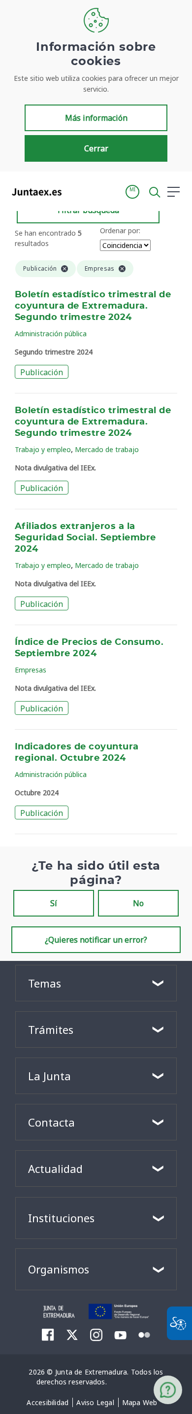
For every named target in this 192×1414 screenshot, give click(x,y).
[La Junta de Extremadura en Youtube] (120, 1334)
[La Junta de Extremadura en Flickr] (144, 1334)
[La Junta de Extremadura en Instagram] (96, 1334)
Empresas (30, 669)
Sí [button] (53, 903)
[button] (132, 191)
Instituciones (61, 1217)
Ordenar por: (120, 230)
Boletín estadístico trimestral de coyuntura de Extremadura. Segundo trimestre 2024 (93, 306)
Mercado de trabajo (107, 449)
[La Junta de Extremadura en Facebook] (48, 1334)
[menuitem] (47, 1403)
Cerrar (96, 148)
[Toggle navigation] (75, 191)
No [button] (138, 903)
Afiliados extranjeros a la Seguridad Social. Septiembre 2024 (85, 538)
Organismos (58, 1269)
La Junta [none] (49, 1075)
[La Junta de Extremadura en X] (72, 1334)
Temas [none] (44, 983)
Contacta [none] (51, 1122)
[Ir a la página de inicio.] (34, 191)
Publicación (41, 372)
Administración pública (51, 333)
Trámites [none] (50, 1029)
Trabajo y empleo (43, 449)
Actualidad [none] (55, 1168)
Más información (96, 117)
